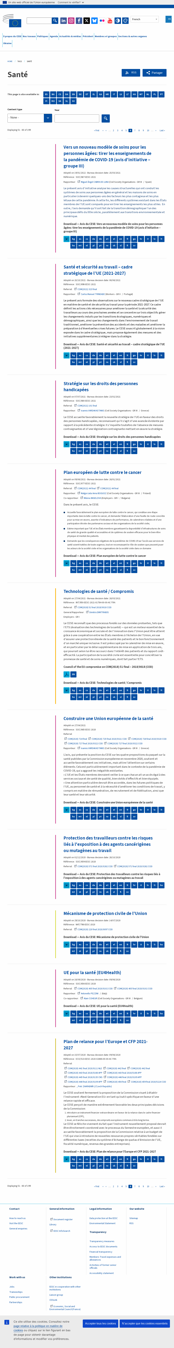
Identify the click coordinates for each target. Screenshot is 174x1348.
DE (80, 94)
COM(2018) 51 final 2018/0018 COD (94, 607)
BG (53, 94)
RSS (133, 73)
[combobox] (29, 118)
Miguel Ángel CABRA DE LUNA (95, 182)
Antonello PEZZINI (89, 993)
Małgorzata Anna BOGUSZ (93, 493)
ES (46, 94)
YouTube (110, 20)
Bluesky (94, 20)
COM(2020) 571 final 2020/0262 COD (95, 866)
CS (59, 94)
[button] (155, 73)
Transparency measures (102, 1241)
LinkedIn (63, 20)
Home (9, 61)
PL (154, 94)
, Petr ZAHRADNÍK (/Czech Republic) (94, 1086)
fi (127, 245)
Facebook (79, 20)
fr (127, 239)
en (120, 239)
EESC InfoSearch (62, 1231)
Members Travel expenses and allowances (105, 1258)
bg (73, 239)
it (148, 239)
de (100, 239)
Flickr (102, 20)
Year (57, 110)
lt (161, 239)
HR (107, 94)
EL (94, 94)
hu (73, 245)
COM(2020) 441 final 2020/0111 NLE (85, 1068)
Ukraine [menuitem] (7, 43)
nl (87, 245)
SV (73, 101)
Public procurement (19, 1297)
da (93, 239)
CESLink (53, 1300)
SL (66, 101)
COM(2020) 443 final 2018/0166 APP (85, 1073)
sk (114, 245)
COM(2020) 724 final (77, 739)
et (107, 239)
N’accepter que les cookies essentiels (145, 1323)
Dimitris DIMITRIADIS (99, 612)
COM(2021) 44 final (86, 488)
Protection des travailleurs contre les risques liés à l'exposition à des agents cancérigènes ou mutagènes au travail (108, 844)
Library (52, 1224)
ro (107, 245)
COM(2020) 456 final (116, 1082)
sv (134, 245)
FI (46, 101)
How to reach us (17, 1218)
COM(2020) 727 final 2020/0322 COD (85, 743)
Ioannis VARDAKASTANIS (92, 410)
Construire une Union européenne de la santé (108, 718)
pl (94, 245)
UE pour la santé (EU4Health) (92, 973)
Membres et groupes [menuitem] (106, 36)
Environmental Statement (102, 1223)
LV (121, 94)
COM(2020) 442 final (116, 1068)
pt (100, 245)
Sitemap (133, 1218)
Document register (63, 1219)
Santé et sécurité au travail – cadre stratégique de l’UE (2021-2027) (98, 270)
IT (114, 94)
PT (161, 94)
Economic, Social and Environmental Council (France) (65, 1308)
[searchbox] (30, 118)
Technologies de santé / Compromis (99, 591)
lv (154, 239)
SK (59, 101)
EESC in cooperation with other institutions (65, 1288)
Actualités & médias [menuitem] (70, 36)
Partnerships (15, 1302)
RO (53, 101)
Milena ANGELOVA (92, 498)
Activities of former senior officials (103, 1266)
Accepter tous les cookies (100, 1323)
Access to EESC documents (103, 1246)
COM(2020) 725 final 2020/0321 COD (109, 739)
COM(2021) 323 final (87, 289)
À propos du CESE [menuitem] (12, 36)
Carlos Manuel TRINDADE (93, 294)
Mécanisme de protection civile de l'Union (105, 913)
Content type (14, 109)
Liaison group (56, 1295)
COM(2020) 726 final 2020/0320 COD (149, 739)
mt (80, 245)
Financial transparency (101, 1252)
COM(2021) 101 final (87, 405)
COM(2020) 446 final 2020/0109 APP (124, 1077)
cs (87, 239)
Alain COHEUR (90, 998)
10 (148, 130)
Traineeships (16, 1292)
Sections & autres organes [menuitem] (132, 36)
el (114, 239)
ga (134, 239)
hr (141, 239)
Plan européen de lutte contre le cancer (103, 472)
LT (127, 94)
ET (87, 94)
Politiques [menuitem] (42, 36)
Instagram (71, 20)
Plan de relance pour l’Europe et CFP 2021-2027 (105, 1045)
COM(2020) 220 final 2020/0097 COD (95, 929)
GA (100, 94)
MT (141, 94)
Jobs (11, 1287)
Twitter (86, 20)
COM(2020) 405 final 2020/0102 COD (95, 988)
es (80, 239)
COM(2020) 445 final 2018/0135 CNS (85, 1077)
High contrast (118, 20)
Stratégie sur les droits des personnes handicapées (101, 387)
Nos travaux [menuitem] (29, 36)
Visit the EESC (16, 1223)
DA (66, 94)
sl (121, 245)
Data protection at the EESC (104, 1218)
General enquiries (18, 1228)
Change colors (125, 20)
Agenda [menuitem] (54, 36)
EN (73, 94)
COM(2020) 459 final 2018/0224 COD (148, 1082)
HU (134, 94)
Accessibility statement (102, 1273)
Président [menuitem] (88, 36)
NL (147, 94)
